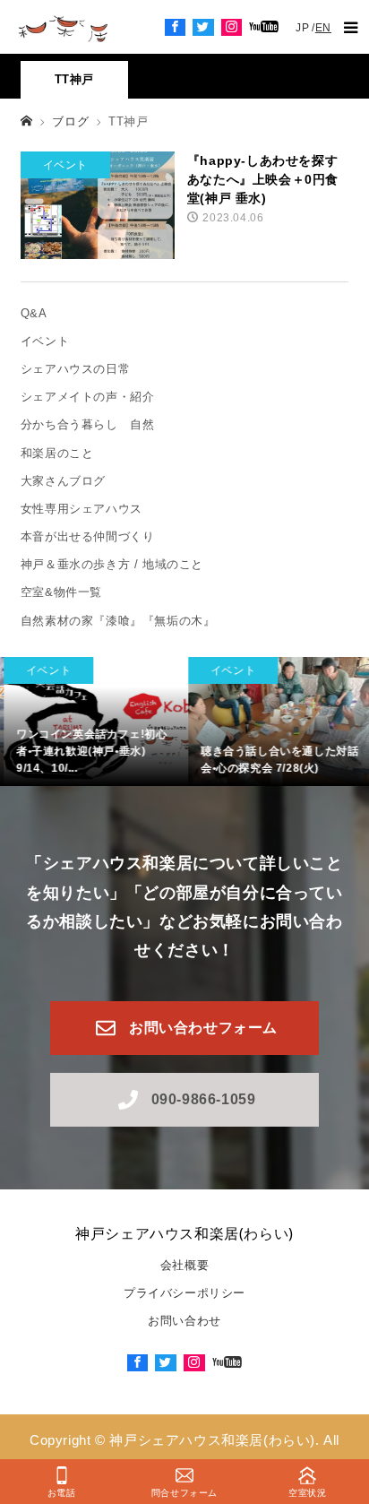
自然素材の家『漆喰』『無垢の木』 (118, 620)
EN (323, 28)
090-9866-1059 (203, 1099)
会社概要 (184, 1265)
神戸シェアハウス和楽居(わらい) (184, 1233)
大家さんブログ (63, 481)
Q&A (34, 313)
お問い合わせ (184, 1320)
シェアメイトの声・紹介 (94, 396)
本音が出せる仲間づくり (88, 536)
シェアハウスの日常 (75, 369)
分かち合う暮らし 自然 (88, 424)
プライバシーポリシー (184, 1293)
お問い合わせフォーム (203, 1027)
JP (302, 28)
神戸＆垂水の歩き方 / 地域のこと (112, 564)
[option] (92, 721)
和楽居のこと (57, 453)
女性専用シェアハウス (81, 508)
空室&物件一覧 (61, 592)
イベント (45, 341)
